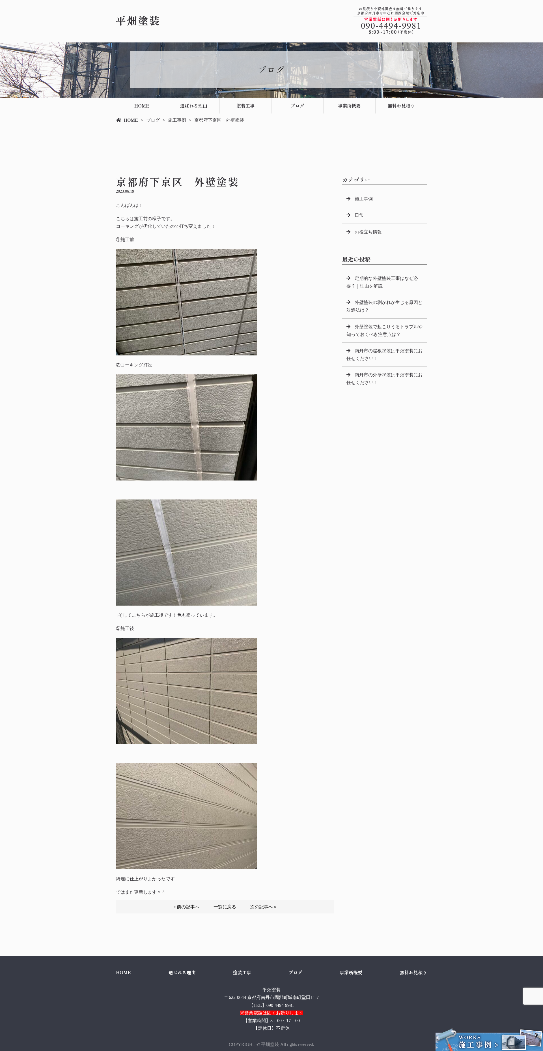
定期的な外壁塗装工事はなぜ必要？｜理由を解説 (382, 282)
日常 (359, 215)
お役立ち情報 (368, 231)
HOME (141, 105)
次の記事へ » (263, 906)
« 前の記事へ (186, 906)
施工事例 (177, 120)
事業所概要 (349, 105)
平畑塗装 (271, 989)
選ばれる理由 (193, 105)
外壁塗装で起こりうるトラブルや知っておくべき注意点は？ (384, 330)
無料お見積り (401, 105)
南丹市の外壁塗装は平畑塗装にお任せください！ (384, 378)
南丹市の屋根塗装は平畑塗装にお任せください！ (384, 354)
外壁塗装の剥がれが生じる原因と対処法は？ (384, 306)
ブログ (297, 105)
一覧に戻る (225, 906)
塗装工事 (245, 105)
